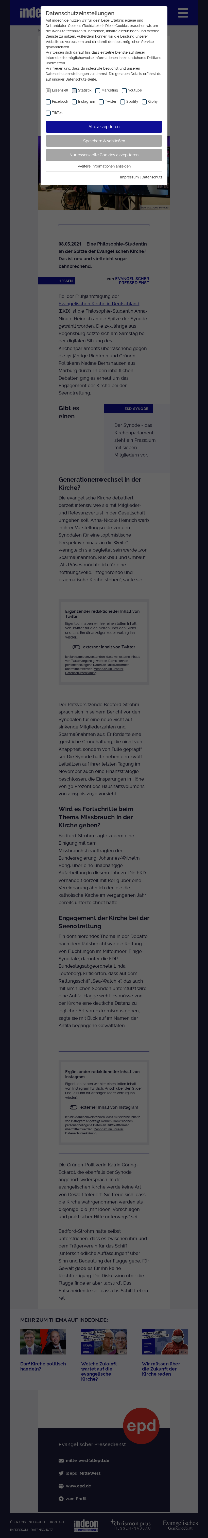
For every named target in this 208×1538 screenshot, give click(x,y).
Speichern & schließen (104, 141)
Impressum (129, 177)
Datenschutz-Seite (80, 79)
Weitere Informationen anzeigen (104, 166)
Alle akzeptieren (104, 126)
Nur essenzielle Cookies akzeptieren (104, 155)
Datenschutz (152, 177)
